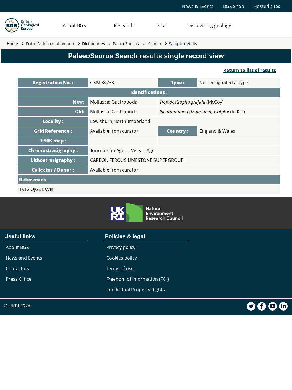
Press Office (18, 279)
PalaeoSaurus (126, 43)
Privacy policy (120, 247)
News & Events (198, 6)
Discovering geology (209, 25)
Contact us (17, 268)
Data (160, 25)
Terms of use (120, 268)
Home (12, 43)
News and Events (24, 258)
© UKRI (17, 306)
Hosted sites (267, 6)
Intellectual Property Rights (135, 289)
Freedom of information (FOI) (137, 279)
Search (154, 43)
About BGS (74, 25)
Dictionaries (93, 43)
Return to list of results (249, 70)
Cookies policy (121, 258)
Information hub (58, 43)
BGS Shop (233, 6)
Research (124, 25)
